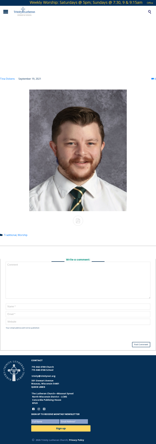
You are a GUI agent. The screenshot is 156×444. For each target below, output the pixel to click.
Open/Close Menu (3, 11)
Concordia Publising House (46, 399)
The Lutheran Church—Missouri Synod (52, 393)
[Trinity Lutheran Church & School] (76, 12)
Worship (22, 235)
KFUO (35, 403)
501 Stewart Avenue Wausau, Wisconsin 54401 (45, 382)
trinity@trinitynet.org (43, 376)
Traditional (10, 235)
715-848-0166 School (42, 369)
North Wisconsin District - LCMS (49, 396)
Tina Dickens (7, 78)
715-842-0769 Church (43, 366)
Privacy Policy (76, 440)
